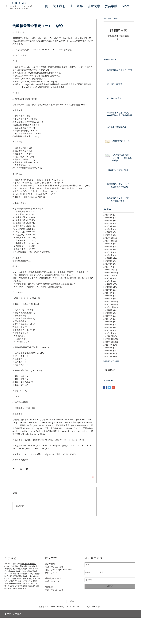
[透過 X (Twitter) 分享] (20, 468)
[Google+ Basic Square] (113, 387)
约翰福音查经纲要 (20, 460)
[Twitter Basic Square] (109, 387)
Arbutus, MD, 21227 (75, 606)
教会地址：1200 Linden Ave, (51, 606)
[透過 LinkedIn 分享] (27, 468)
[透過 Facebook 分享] (14, 468)
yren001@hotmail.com (61, 569)
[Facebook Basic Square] (105, 387)
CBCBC (19, 3)
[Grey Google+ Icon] (72, 601)
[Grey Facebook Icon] (67, 601)
